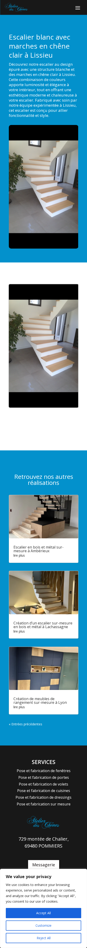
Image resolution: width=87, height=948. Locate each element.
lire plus (19, 555)
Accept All (43, 913)
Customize (43, 925)
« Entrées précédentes (25, 724)
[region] (43, 908)
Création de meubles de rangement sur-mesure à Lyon (40, 700)
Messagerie (43, 864)
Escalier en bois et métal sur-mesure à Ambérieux (38, 549)
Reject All (44, 938)
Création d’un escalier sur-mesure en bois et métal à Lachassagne (42, 625)
